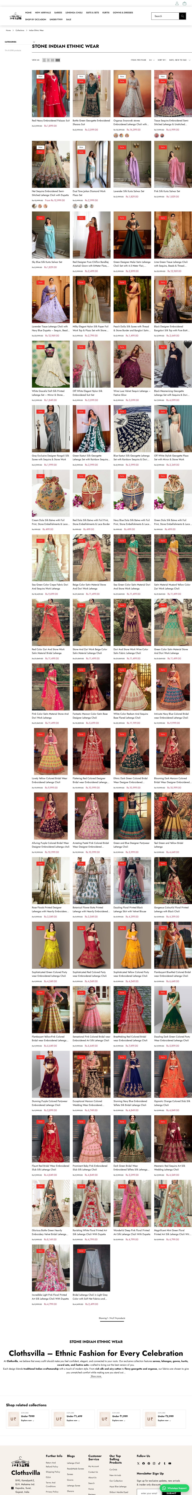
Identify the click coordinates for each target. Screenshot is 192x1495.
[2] (48, 60)
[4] (57, 60)
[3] (52, 60)
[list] (44, 60)
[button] (184, 3)
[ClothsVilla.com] (15, 16)
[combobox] (169, 16)
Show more (96, 1376)
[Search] (182, 16)
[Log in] (177, 3)
